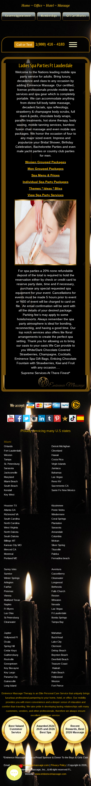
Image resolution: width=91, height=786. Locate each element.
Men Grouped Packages (46, 168)
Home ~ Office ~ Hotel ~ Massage (45, 5)
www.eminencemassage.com (50, 774)
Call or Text (24, 44)
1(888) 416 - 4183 (40, 43)
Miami (7, 441)
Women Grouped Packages (45, 162)
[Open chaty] (14, 773)
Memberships (49, 16)
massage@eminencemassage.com (30, 765)
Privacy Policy (58, 765)
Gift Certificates (76, 16)
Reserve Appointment (18, 16)
